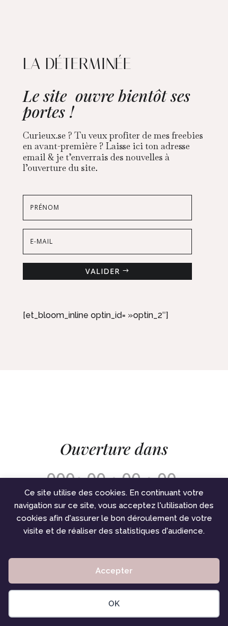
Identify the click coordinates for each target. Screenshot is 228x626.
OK (114, 603)
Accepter (114, 571)
